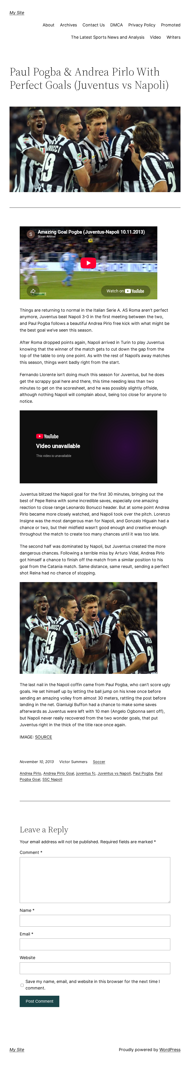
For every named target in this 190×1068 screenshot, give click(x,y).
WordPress (169, 1049)
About (48, 24)
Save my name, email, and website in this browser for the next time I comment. (92, 985)
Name (27, 910)
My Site (17, 12)
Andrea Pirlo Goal (58, 773)
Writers (173, 37)
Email (26, 934)
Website (27, 957)
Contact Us (93, 24)
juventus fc (85, 773)
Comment (31, 852)
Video (155, 37)
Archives (68, 24)
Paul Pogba (143, 773)
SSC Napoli (52, 779)
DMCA (116, 24)
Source (43, 737)
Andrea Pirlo (30, 773)
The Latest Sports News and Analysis (107, 37)
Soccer (99, 761)
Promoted (170, 24)
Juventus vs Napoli (114, 773)
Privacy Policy (141, 24)
